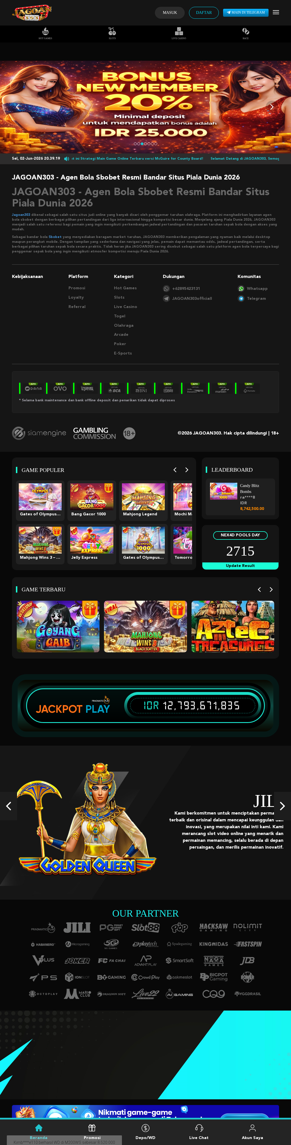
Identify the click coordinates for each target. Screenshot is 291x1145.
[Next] (187, 470)
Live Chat (199, 1138)
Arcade (121, 335)
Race (246, 38)
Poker (120, 344)
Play (98, 709)
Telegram (256, 299)
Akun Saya (252, 1138)
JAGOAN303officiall (192, 299)
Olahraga (124, 326)
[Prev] (175, 470)
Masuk (170, 12)
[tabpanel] (145, 107)
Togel (119, 316)
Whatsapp (257, 289)
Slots (112, 38)
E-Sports (123, 353)
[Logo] (32, 12)
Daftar (204, 12)
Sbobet (55, 237)
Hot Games (45, 38)
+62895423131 (186, 289)
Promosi (76, 288)
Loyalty (76, 298)
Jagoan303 (21, 215)
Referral (77, 307)
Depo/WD (145, 1138)
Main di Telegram (248, 12)
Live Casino (179, 38)
